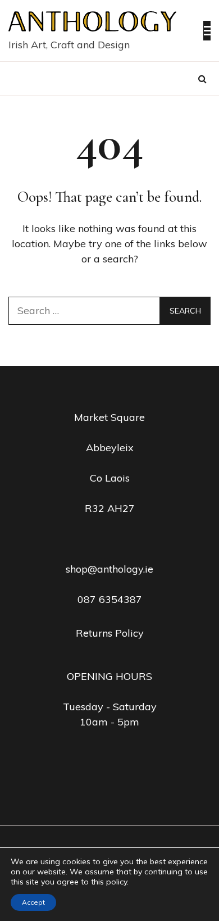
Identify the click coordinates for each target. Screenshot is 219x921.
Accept (33, 902)
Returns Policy (110, 633)
